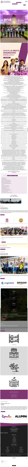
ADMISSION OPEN (19, 2)
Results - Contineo (8, 450)
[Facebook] (4, 432)
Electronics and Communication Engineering (6, 181)
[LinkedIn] (1, 432)
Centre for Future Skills (21, 449)
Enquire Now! (27, 130)
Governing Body (14, 440)
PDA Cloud (21, 450)
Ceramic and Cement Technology (5, 185)
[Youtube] (5, 432)
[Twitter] (2, 432)
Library (21, 448)
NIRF (7, 448)
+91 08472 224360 (14, 430)
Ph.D (15, 175)
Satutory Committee (14, 441)
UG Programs (4, 175)
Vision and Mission (14, 439)
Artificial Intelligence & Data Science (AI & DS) (7, 192)
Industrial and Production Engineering (6, 182)
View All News (2, 249)
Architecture (3, 184)
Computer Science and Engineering (5, 186)
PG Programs (10, 175)
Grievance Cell (7, 451)
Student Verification (21, 451)
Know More (2, 278)
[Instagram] (7, 432)
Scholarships (7, 449)
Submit (14, 465)
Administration (14, 438)
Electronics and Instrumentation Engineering (6, 183)
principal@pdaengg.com (14, 431)
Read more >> (22, 76)
